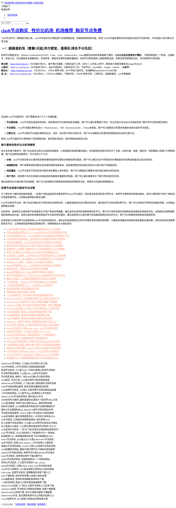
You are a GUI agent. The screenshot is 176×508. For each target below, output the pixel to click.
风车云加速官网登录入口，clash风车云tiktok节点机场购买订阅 (37, 232)
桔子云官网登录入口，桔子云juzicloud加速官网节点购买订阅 (36, 275)
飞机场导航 (38, 3)
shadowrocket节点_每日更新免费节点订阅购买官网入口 (33, 298)
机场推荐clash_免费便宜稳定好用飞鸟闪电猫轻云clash (32, 358)
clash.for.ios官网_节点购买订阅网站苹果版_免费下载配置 (34, 305)
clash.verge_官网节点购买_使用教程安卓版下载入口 (31, 321)
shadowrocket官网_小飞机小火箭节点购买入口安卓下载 (33, 308)
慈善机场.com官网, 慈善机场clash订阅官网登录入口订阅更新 (36, 249)
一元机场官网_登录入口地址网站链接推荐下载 (29, 312)
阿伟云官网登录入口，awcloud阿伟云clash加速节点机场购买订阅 (38, 236)
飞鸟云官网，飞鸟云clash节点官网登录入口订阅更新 (32, 282)
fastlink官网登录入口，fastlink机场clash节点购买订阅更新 (34, 265)
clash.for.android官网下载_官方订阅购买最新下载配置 (32, 302)
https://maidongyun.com (21, 70)
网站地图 (31, 504)
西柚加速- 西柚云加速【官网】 (21, 292)
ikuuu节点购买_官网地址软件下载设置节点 (27, 338)
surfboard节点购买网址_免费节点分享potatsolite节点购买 (33, 341)
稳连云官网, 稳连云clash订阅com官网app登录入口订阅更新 (35, 246)
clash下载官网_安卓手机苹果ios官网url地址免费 (29, 318)
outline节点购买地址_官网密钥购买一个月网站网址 (31, 335)
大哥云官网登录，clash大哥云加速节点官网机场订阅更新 (34, 242)
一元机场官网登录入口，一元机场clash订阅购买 (30, 285)
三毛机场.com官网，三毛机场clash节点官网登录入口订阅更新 (36, 255)
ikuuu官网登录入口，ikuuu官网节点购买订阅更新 (30, 272)
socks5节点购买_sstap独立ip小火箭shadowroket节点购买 (33, 354)
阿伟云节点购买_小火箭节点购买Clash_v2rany (29, 331)
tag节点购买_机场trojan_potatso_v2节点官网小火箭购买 (33, 351)
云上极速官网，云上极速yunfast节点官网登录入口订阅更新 (35, 259)
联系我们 (41, 504)
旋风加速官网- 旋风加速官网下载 (23, 288)
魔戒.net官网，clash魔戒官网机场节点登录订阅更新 (31, 279)
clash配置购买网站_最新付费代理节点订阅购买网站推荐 (34, 345)
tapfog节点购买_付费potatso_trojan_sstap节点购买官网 (32, 328)
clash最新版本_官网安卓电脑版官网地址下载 (28, 315)
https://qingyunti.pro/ (19, 64)
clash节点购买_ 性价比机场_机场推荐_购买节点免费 (51, 30)
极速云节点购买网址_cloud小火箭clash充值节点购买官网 (34, 348)
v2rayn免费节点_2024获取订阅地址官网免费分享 (30, 295)
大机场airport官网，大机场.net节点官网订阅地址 (30, 262)
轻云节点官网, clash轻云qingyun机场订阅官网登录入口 (33, 252)
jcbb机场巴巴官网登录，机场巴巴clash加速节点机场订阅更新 (36, 239)
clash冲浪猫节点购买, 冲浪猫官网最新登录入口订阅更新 (34, 229)
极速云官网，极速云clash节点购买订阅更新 (27, 269)
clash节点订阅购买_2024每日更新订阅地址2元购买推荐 (33, 325)
